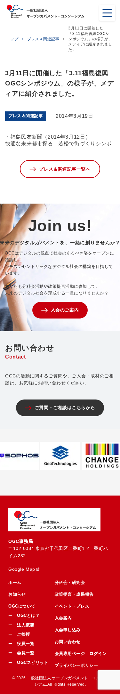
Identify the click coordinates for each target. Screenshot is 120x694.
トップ (12, 39)
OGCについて (22, 606)
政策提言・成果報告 (74, 594)
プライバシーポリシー (76, 665)
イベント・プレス (72, 606)
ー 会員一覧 (21, 652)
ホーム (14, 582)
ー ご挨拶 (19, 634)
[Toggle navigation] (107, 13)
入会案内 (63, 618)
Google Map (21, 569)
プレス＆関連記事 (43, 39)
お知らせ (17, 594)
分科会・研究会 (70, 582)
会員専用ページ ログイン (81, 653)
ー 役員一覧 (21, 643)
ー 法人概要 (21, 625)
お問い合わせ (68, 641)
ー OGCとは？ (24, 615)
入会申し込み (68, 629)
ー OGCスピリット (28, 662)
